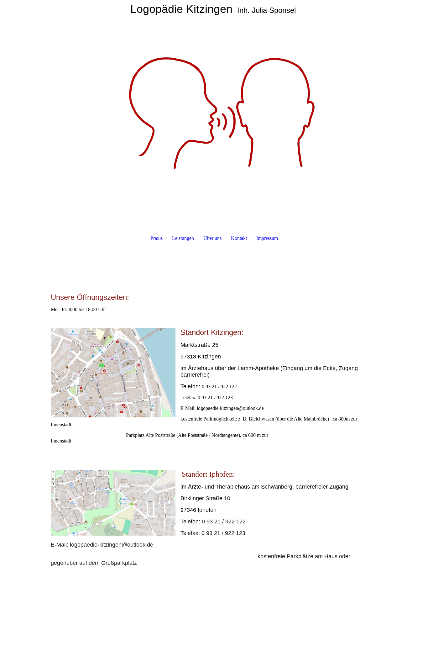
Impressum (267, 238)
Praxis (156, 238)
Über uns (212, 238)
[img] (214, 110)
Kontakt (239, 238)
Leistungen (183, 238)
